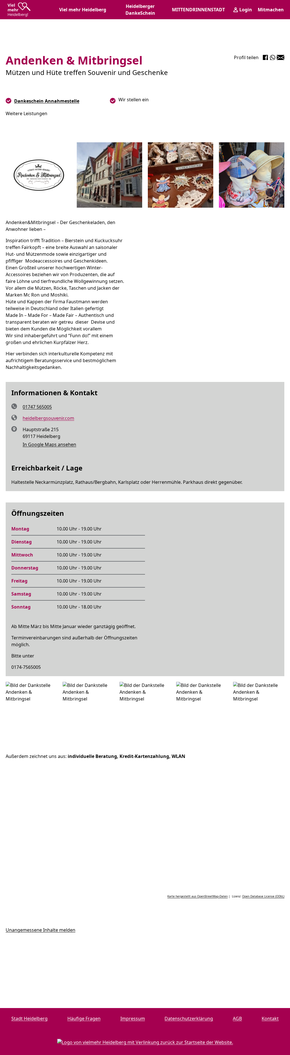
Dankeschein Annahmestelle (46, 101)
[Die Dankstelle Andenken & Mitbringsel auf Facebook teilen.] (265, 57)
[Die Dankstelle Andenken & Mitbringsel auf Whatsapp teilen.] (272, 57)
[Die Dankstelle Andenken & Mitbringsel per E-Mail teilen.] (280, 57)
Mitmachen (271, 10)
